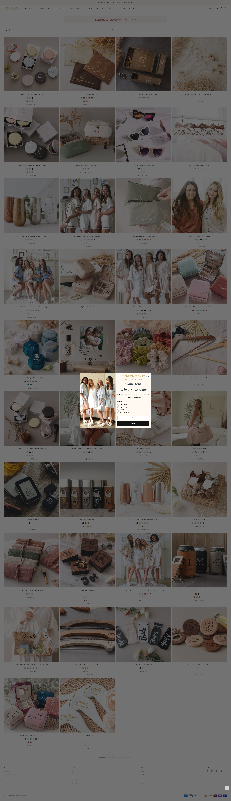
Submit (133, 423)
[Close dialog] (148, 375)
